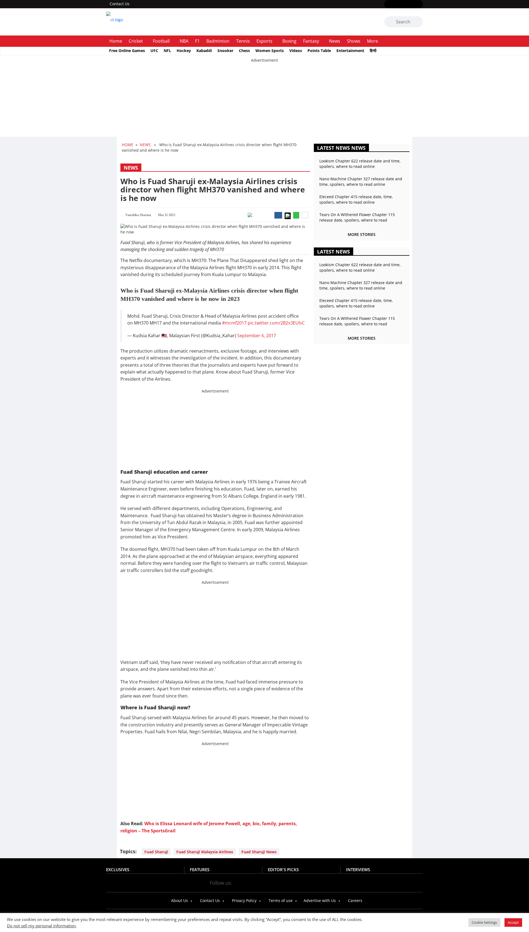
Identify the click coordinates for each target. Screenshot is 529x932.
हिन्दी (373, 50)
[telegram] (313, 882)
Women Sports (269, 50)
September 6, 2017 (256, 336)
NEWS (145, 144)
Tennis (243, 41)
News (334, 41)
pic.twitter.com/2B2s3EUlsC (276, 323)
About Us (179, 900)
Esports (264, 41)
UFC (154, 50)
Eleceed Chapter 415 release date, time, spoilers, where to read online (356, 199)
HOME (127, 144)
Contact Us (119, 3)
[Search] (418, 22)
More (372, 41)
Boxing (289, 41)
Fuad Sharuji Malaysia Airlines (204, 851)
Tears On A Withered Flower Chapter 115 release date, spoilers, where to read (357, 217)
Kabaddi (204, 50)
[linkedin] (419, 4)
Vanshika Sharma (138, 215)
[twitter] (395, 4)
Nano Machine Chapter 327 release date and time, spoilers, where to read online (360, 181)
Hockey (184, 50)
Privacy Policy (244, 900)
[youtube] (411, 4)
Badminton (218, 41)
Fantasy (311, 41)
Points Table (319, 50)
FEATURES (199, 869)
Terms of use (280, 900)
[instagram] (403, 4)
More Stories (362, 234)
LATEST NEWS (333, 251)
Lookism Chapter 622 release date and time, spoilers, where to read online (360, 163)
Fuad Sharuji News (259, 851)
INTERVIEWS (358, 869)
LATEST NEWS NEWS (341, 148)
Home (115, 41)
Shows (353, 41)
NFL (167, 50)
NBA (184, 41)
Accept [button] (513, 922)
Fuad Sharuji (156, 851)
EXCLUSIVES (117, 869)
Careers (354, 900)
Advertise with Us (319, 900)
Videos (295, 50)
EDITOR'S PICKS (283, 869)
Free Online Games (127, 50)
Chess (244, 50)
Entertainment (350, 50)
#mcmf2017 (234, 323)
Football (161, 41)
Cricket (136, 41)
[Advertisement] (165, 101)
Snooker (225, 50)
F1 (197, 41)
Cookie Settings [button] (484, 922)
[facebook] (387, 4)
